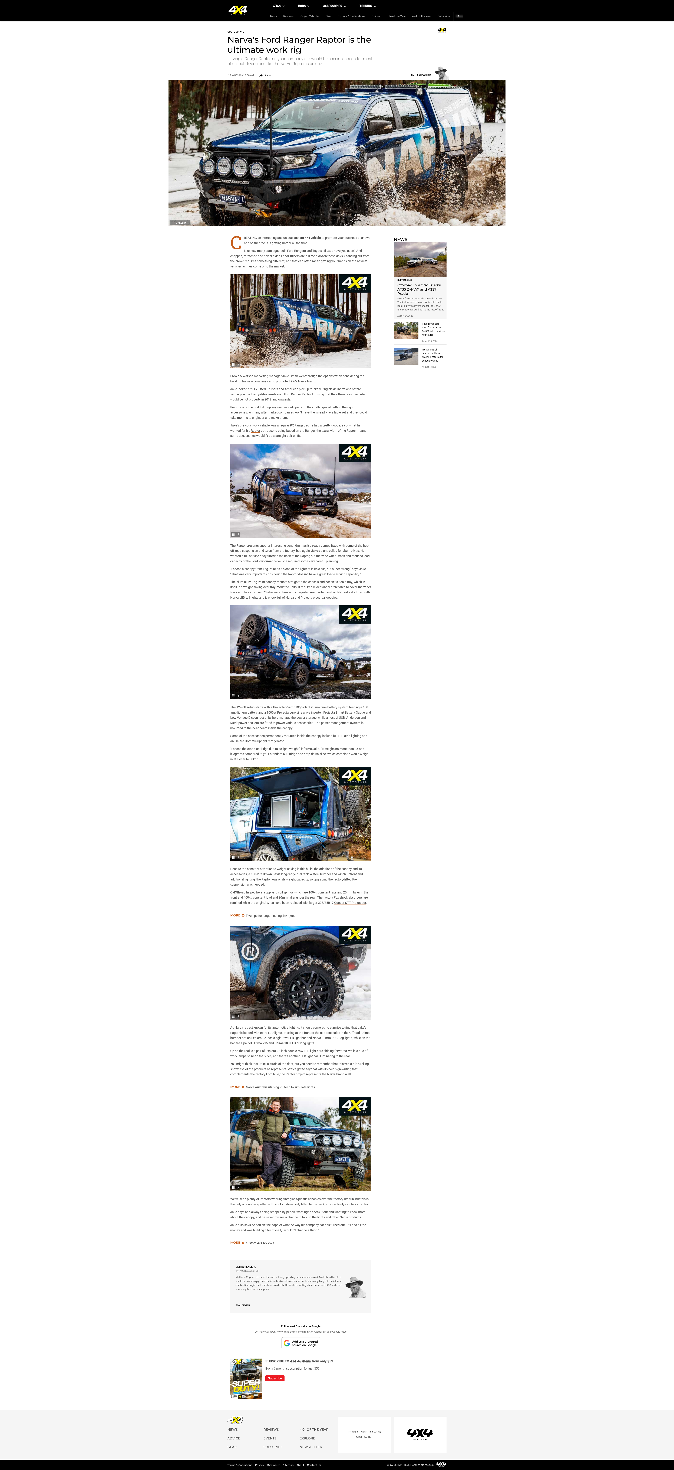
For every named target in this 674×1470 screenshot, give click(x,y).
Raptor (255, 430)
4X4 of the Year (421, 16)
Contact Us (314, 1465)
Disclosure (274, 1465)
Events (269, 1438)
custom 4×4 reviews (260, 1243)
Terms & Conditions (240, 1465)
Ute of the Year (397, 16)
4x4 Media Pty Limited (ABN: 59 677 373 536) (412, 1465)
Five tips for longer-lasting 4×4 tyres (270, 916)
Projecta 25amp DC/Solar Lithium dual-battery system (310, 707)
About (300, 1465)
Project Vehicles (309, 16)
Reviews (288, 16)
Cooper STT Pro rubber (350, 903)
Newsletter (311, 1447)
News (273, 16)
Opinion (376, 16)
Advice (233, 1438)
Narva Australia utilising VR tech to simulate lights (280, 1087)
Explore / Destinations (351, 16)
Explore (307, 1438)
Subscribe (444, 16)
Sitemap (288, 1465)
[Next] (458, 16)
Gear (329, 16)
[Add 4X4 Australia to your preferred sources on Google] (301, 1343)
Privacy (260, 1465)
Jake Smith (290, 376)
